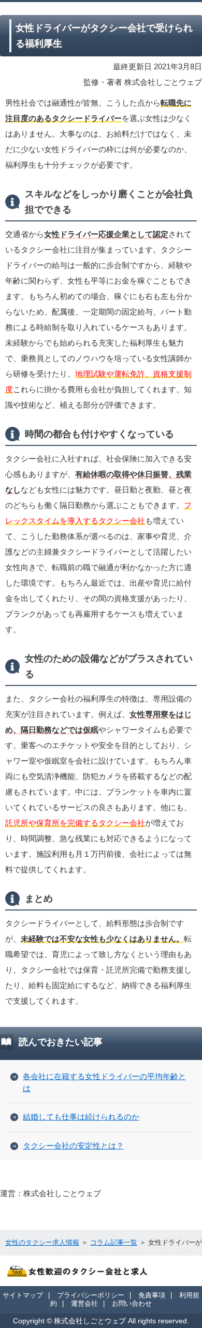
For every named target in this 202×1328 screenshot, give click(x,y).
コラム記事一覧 (113, 1242)
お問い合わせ (132, 1303)
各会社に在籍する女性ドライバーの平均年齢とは (104, 1082)
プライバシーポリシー (90, 1295)
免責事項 (151, 1295)
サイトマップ (23, 1295)
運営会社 (84, 1303)
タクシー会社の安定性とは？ (73, 1145)
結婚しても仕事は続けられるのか (81, 1116)
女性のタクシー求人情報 (42, 1242)
